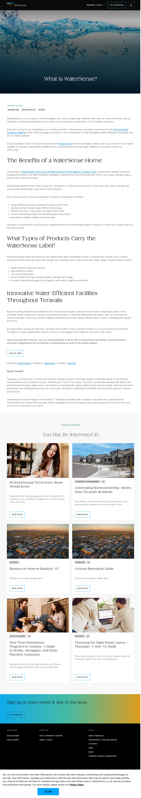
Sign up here (15, 353)
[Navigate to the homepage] (29, 5)
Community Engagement (87, 482)
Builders (79, 636)
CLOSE (48, 791)
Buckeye (14, 562)
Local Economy (18, 636)
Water (42, 110)
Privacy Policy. (77, 784)
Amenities (80, 562)
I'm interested (16, 715)
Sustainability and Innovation (103, 740)
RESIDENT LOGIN (94, 5)
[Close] (135, 775)
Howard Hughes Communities (102, 756)
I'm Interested (117, 5)
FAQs (91, 748)
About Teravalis (96, 736)
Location (93, 744)
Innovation (13, 110)
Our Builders (13, 736)
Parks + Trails (46, 740)
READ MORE (17, 514)
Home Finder (13, 740)
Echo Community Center (51, 736)
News (91, 752)
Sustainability (29, 110)
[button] (131, 5)
